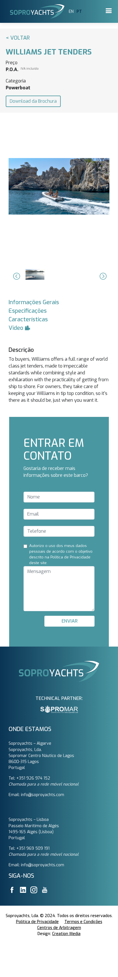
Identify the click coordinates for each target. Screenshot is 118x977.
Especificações (28, 311)
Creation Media (66, 933)
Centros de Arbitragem (59, 927)
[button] (16, 276)
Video (17, 328)
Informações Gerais (34, 302)
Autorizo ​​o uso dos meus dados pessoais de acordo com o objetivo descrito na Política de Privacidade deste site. (61, 554)
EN (71, 11)
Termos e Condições (83, 921)
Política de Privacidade (37, 921)
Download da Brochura (33, 101)
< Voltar (18, 38)
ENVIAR (70, 621)
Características (28, 319)
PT (79, 11)
